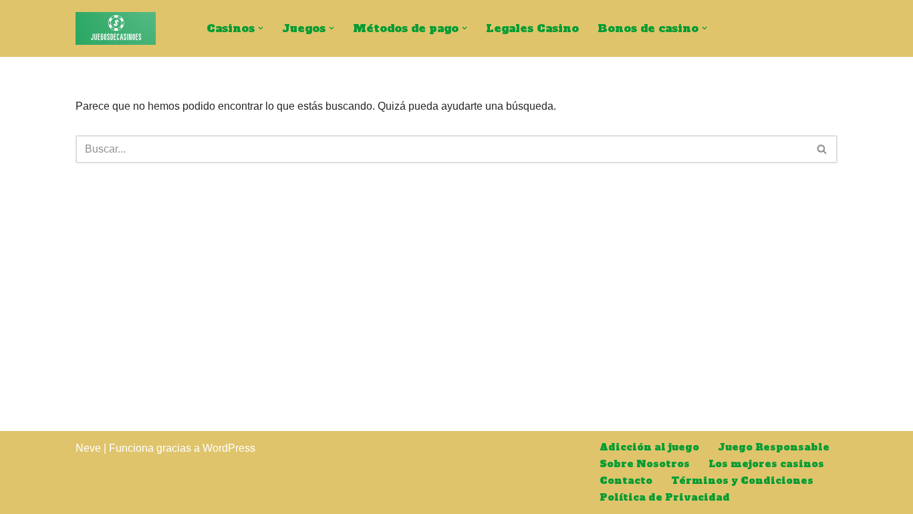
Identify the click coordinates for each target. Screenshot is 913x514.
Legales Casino (532, 28)
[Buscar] (822, 149)
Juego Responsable (773, 447)
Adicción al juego (649, 447)
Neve (88, 448)
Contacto (626, 480)
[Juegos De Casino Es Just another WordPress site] (116, 28)
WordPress (229, 448)
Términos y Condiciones (742, 480)
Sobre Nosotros (645, 463)
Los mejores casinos (766, 463)
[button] (260, 28)
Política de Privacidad (665, 497)
